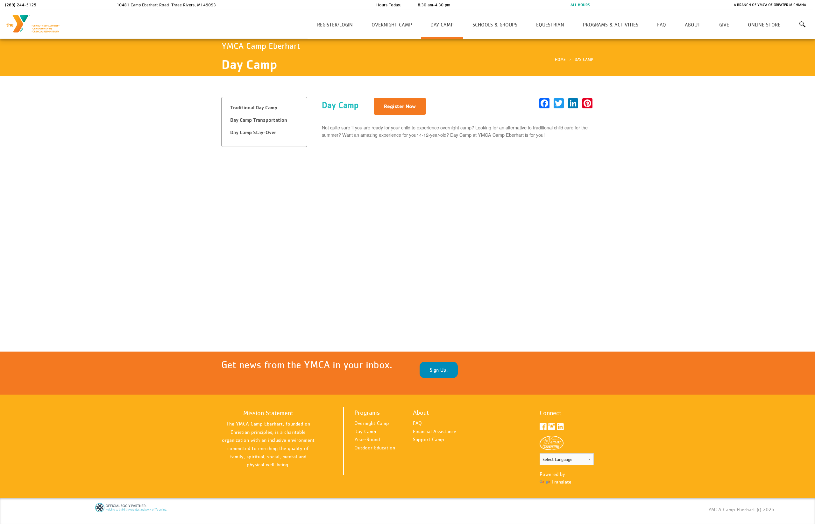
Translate (561, 481)
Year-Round (367, 439)
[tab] (264, 108)
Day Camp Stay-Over (253, 132)
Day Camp (442, 24)
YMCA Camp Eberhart (37, 23)
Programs (367, 412)
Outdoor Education (374, 447)
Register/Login (335, 24)
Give (724, 24)
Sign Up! (439, 370)
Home (560, 59)
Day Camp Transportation (258, 120)
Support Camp (428, 439)
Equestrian (550, 24)
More (802, 24)
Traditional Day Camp (253, 108)
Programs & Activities (610, 24)
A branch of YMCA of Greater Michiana (770, 5)
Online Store (764, 24)
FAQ (661, 24)
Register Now (400, 106)
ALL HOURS (580, 5)
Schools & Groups (494, 24)
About (692, 24)
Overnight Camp (392, 24)
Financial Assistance (434, 431)
